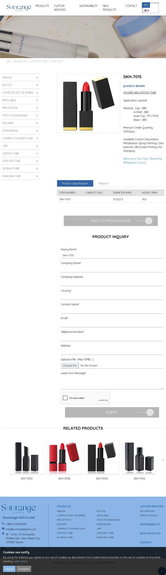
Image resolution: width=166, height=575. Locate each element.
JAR (99, 528)
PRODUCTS (20, 61)
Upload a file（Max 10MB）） (78, 359)
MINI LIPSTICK (64, 519)
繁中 (146, 10)
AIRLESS (61, 511)
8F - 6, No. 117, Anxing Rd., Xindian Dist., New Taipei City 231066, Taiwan (23, 538)
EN (146, 5)
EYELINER (62, 524)
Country (66, 290)
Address (66, 345)
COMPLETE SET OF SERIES (71, 515)
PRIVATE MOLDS (148, 515)
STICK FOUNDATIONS (108, 519)
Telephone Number (72, 331)
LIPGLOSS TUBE (105, 532)
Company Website (72, 276)
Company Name (70, 263)
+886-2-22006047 (16, 524)
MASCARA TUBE (105, 537)
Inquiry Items (68, 249)
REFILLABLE (103, 515)
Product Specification (75, 183)
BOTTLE (101, 511)
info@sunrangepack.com (21, 529)
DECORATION (147, 511)
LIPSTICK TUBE (39, 61)
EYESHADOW (104, 524)
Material (103, 183)
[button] (163, 460)
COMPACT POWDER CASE (71, 528)
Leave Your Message (73, 373)
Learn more (20, 561)
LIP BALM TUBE (65, 537)
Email (64, 318)
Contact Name (69, 304)
